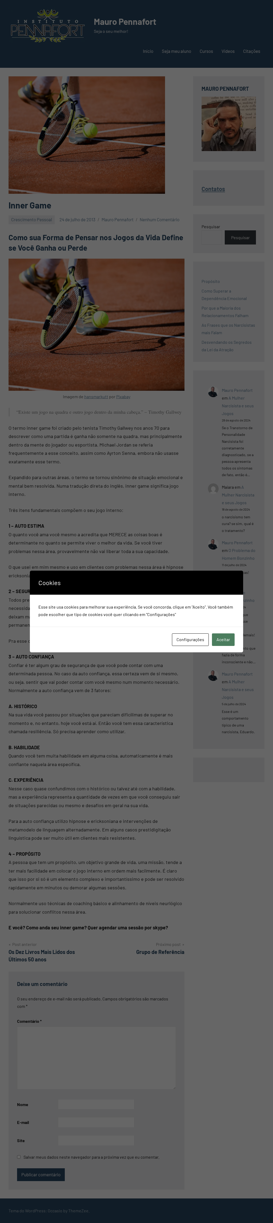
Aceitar (223, 639)
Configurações (190, 639)
